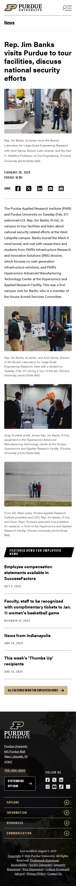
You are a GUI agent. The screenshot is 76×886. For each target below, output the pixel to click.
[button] (61, 188)
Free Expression (33, 869)
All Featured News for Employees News (33, 690)
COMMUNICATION (19, 833)
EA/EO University (40, 865)
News (9, 22)
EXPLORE (13, 802)
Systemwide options (16, 783)
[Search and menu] (67, 8)
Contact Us (55, 874)
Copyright (14, 856)
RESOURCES (15, 823)
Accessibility (19, 865)
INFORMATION (17, 813)
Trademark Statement (44, 860)
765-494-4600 (15, 770)
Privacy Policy (36, 874)
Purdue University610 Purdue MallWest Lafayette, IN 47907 (15, 754)
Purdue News (13, 177)
